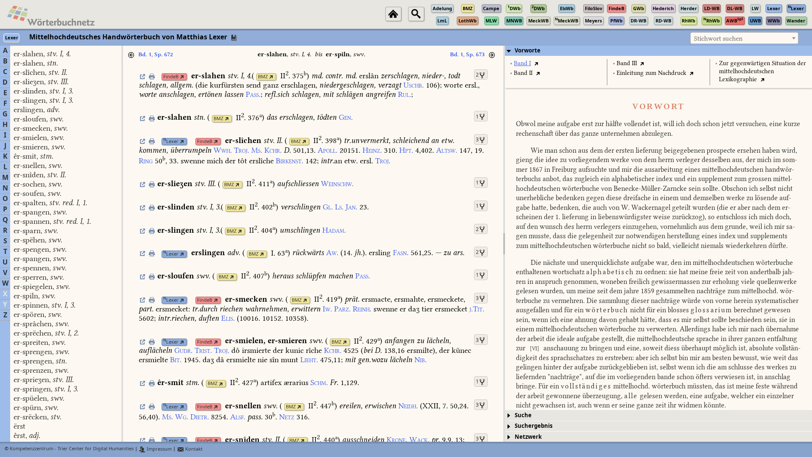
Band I (522, 63)
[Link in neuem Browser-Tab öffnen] (182, 77)
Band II (523, 73)
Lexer (170, 141)
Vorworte (527, 51)
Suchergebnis (533, 426)
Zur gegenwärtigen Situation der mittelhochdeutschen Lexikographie (762, 71)
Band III (627, 63)
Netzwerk (528, 437)
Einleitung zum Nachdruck (651, 73)
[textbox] (744, 38)
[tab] (658, 51)
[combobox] (744, 38)
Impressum (158, 449)
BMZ (263, 77)
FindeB (170, 77)
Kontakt (193, 449)
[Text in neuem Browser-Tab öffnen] (536, 63)
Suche (523, 415)
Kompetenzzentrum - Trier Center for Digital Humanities (72, 449)
